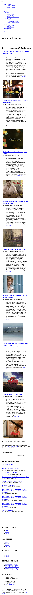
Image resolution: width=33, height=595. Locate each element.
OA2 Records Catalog (12, 21)
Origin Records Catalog (13, 19)
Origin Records (11, 5)
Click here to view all (12, 446)
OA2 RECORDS (8, 4)
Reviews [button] (6, 24)
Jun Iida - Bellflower (7, 510)
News (5, 11)
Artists (7, 533)
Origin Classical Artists (13, 17)
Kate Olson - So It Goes (8, 485)
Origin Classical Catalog (13, 22)
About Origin (7, 28)
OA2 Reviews (10, 27)
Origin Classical (11, 7)
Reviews (7, 534)
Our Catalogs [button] (7, 18)
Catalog (7, 532)
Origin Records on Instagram (12, 568)
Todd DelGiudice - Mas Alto (9, 472)
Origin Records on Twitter (12, 567)
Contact (6, 29)
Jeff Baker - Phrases (7, 464)
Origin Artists (10, 14)
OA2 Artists (10, 15)
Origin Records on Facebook (12, 565)
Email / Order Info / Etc (11, 584)
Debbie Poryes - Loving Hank (13, 394)
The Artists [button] (6, 12)
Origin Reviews (11, 25)
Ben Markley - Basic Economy (10, 468)
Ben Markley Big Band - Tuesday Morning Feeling (16, 477)
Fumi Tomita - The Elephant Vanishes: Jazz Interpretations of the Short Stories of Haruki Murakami (14, 491)
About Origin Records (11, 564)
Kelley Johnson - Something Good (14, 249)
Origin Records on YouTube (12, 569)
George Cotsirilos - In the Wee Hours (12, 481)
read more (23, 76)
